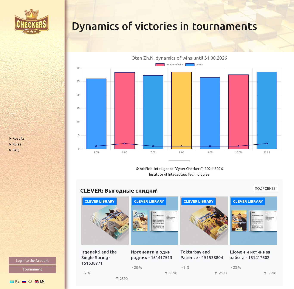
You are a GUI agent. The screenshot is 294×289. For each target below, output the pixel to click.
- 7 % (86, 273)
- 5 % (185, 267)
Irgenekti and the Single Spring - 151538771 (99, 257)
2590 (122, 279)
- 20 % (137, 267)
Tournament (32, 269)
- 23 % (236, 267)
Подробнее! (265, 188)
